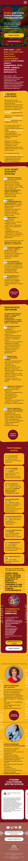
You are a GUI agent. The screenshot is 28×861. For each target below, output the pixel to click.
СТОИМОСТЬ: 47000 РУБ (12, 611)
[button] (14, 657)
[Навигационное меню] (25, 2)
